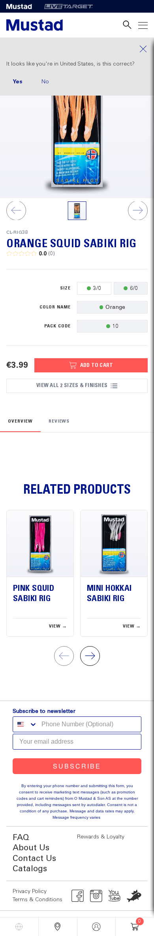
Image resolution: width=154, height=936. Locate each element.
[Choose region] (19, 927)
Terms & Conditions (37, 899)
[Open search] (127, 25)
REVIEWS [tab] (59, 421)
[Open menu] (143, 25)
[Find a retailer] (58, 927)
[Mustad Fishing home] (34, 25)
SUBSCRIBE (77, 766)
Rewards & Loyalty (100, 837)
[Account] (96, 927)
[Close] (77, 49)
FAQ (21, 838)
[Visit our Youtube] (115, 895)
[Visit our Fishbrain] (134, 895)
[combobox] (25, 724)
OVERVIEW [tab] (20, 421)
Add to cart (96, 365)
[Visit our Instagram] (96, 895)
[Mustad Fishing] (22, 6)
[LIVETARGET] (68, 6)
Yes (18, 82)
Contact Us (34, 859)
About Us (31, 848)
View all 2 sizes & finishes (71, 385)
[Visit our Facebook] (77, 895)
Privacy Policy (30, 891)
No (45, 82)
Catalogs (30, 869)
